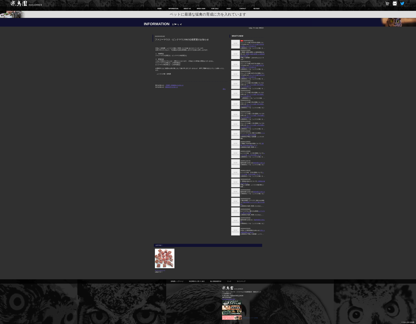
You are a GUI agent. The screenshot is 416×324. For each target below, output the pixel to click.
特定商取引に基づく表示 (197, 281)
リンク (229, 281)
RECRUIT (257, 8)
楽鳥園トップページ (177, 281)
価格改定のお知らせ (171, 87)
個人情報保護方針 (215, 281)
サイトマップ (241, 281)
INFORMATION (173, 8)
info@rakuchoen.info (228, 299)
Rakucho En (246, 317)
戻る (224, 89)
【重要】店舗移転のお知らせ (174, 85)
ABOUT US (187, 8)
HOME (159, 8)
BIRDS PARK (201, 8)
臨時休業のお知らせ (259, 163)
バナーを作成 (254, 317)
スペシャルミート (160, 270)
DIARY (229, 8)
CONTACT (242, 8)
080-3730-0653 (226, 297)
